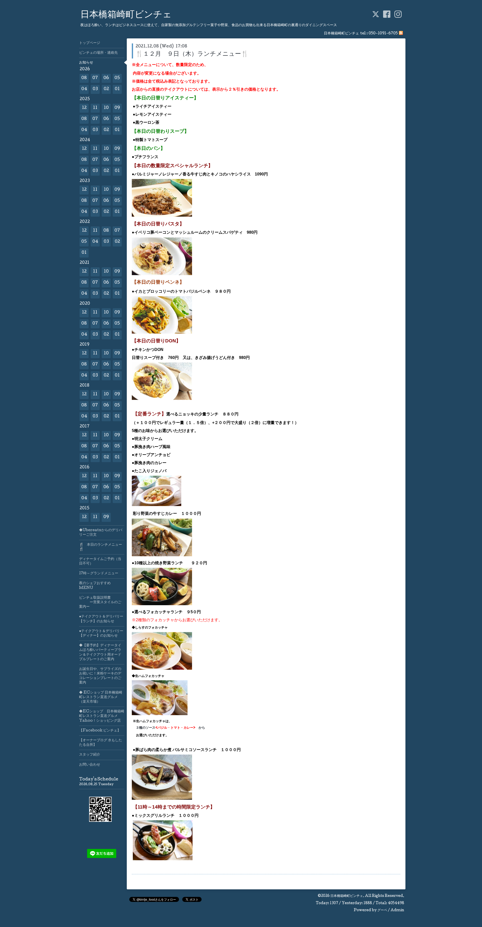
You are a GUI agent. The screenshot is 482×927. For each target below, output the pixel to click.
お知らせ (86, 63)
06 (106, 78)
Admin (397, 910)
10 (106, 108)
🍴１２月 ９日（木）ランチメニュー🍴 (192, 54)
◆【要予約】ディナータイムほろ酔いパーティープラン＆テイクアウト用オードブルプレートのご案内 (100, 652)
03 (95, 89)
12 (84, 108)
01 (117, 89)
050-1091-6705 (383, 34)
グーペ (382, 910)
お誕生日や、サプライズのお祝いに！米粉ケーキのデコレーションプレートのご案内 (100, 676)
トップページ (89, 43)
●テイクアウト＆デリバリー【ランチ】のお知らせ (101, 619)
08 (84, 78)
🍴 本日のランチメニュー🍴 (100, 547)
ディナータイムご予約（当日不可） (100, 561)
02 (106, 89)
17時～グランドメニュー (98, 574)
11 (95, 108)
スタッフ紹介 (89, 755)
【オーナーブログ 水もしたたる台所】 (100, 742)
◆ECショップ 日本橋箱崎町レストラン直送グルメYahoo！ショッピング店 (101, 716)
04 (84, 89)
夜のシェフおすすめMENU (95, 585)
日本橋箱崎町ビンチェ (126, 15)
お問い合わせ (89, 765)
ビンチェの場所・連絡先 (98, 53)
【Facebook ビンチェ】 (100, 731)
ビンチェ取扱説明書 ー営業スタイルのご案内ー (100, 602)
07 (95, 78)
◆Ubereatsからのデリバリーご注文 (100, 532)
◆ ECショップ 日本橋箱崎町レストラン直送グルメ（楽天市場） (100, 697)
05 (117, 78)
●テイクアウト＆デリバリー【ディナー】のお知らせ (101, 633)
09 (117, 108)
